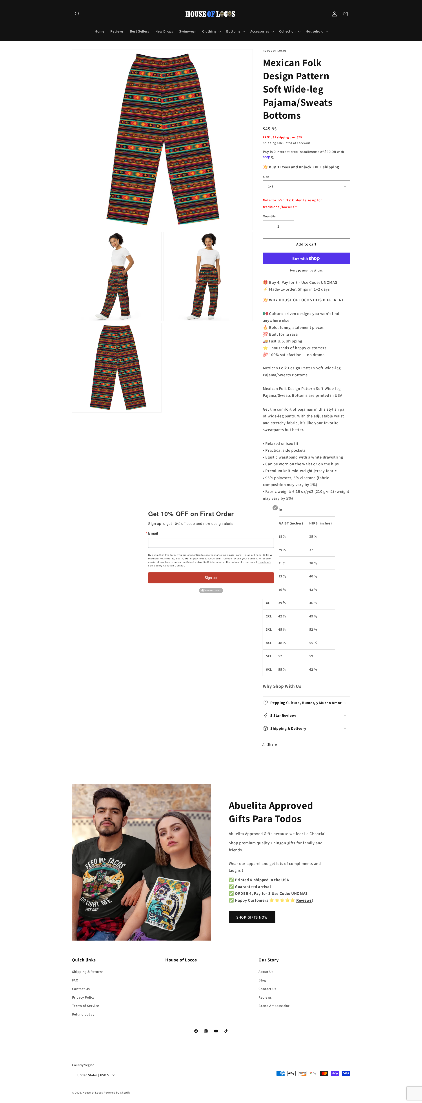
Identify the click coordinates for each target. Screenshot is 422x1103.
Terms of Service (85, 1005)
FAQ (75, 980)
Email (153, 533)
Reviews (265, 997)
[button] (77, 14)
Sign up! (211, 578)
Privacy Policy (83, 997)
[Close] (275, 507)
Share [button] (272, 744)
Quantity (269, 216)
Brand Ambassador (273, 1005)
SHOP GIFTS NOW (252, 917)
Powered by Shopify (117, 1093)
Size (266, 177)
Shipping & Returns (88, 971)
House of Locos (93, 1093)
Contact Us (81, 988)
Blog (262, 980)
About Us (265, 971)
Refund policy (83, 1014)
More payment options (306, 270)
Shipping (269, 143)
